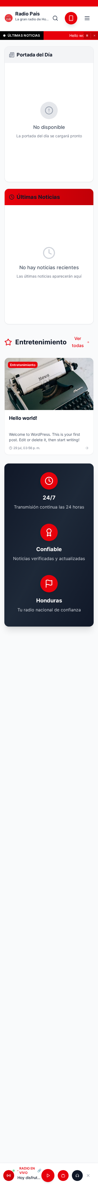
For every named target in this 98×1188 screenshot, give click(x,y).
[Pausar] (87, 35)
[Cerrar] (94, 35)
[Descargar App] (71, 18)
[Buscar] (55, 18)
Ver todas (78, 342)
